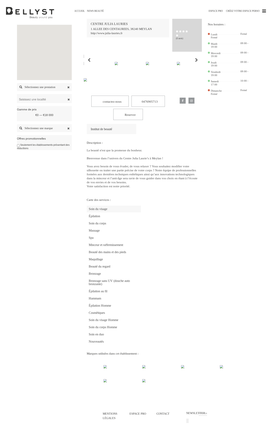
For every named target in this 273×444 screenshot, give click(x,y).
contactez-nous (112, 101)
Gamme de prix (27, 109)
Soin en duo (96, 334)
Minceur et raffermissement (106, 245)
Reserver (130, 114)
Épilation (94, 216)
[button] (86, 56)
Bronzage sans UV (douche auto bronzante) (109, 282)
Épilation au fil (98, 291)
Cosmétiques (97, 312)
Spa (91, 237)
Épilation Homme (100, 305)
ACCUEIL (79, 11)
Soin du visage (98, 209)
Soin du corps (97, 223)
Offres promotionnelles (31, 138)
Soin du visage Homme (103, 320)
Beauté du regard (99, 266)
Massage (94, 230)
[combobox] (47, 87)
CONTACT (162, 413)
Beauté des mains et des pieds (107, 252)
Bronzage (95, 273)
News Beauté (95, 11)
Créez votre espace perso (243, 11)
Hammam (95, 298)
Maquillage (96, 259)
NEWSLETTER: (196, 413)
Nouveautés (96, 341)
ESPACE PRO (216, 11)
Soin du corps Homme (103, 327)
